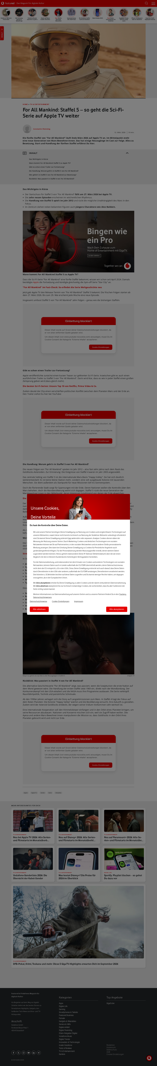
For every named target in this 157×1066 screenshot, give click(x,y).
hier (69, 538)
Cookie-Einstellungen (60, 601)
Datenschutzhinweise (38, 601)
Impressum (78, 601)
